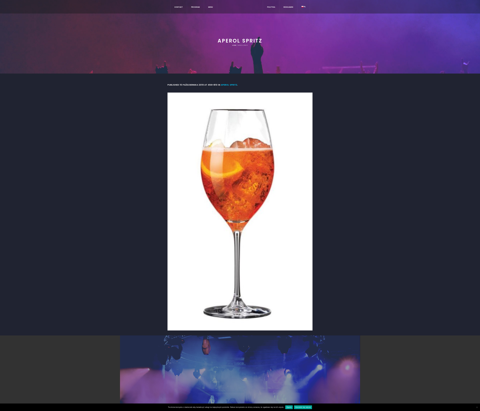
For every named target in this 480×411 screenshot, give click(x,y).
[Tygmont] (240, 367)
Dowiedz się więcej (303, 407)
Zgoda (289, 407)
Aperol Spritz (229, 84)
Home (234, 45)
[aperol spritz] (240, 211)
